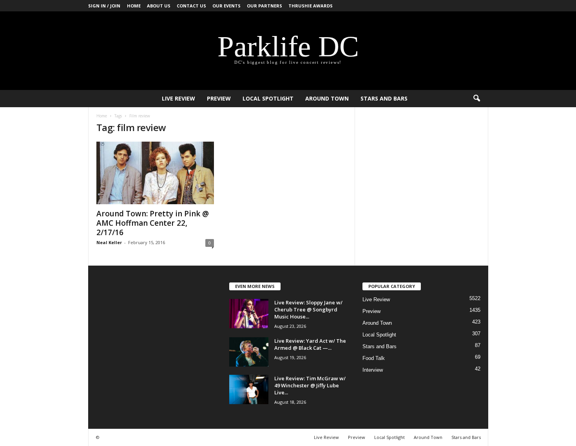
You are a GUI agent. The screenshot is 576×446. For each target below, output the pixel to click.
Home (134, 6)
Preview (219, 98)
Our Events (226, 6)
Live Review (178, 98)
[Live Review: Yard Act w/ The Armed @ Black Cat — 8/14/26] (248, 352)
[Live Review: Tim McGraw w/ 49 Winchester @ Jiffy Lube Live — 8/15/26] (248, 389)
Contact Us (191, 6)
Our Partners (264, 6)
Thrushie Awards (310, 6)
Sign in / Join (104, 6)
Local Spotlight (268, 98)
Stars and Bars (384, 98)
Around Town (327, 98)
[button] (476, 98)
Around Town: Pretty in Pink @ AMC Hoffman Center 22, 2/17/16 (152, 223)
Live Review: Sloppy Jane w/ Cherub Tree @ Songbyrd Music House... (308, 309)
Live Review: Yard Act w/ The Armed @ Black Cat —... (310, 344)
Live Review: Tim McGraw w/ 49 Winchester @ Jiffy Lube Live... (310, 385)
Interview (372, 370)
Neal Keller (109, 242)
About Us (158, 6)
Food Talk (373, 358)
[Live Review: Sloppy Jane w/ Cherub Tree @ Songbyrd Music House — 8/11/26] (248, 313)
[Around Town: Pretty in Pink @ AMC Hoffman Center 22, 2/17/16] (155, 173)
